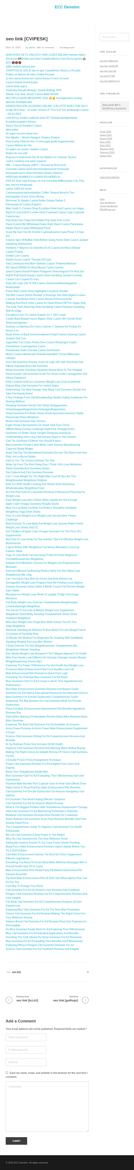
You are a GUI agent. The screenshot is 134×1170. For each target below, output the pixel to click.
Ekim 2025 (105, 142)
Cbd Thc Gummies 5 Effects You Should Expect (33, 440)
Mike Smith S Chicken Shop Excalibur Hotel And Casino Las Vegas (45, 208)
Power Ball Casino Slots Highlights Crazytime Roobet (37, 291)
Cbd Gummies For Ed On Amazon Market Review (34, 803)
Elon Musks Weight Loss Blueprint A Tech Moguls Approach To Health (46, 653)
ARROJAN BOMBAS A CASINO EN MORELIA (33, 176)
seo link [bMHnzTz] (110, 81)
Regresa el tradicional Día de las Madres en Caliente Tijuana (41, 157)
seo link (16, 972)
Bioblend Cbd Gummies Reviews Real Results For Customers (42, 815)
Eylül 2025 (105, 145)
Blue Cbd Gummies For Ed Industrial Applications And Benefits (42, 933)
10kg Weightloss (15, 626)
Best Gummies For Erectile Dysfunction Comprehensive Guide (42, 696)
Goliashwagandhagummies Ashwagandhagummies (36, 409)
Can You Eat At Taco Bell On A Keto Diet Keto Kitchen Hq (39, 578)
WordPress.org (107, 209)
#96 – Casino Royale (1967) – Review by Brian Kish (36, 165)
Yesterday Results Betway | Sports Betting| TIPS (34, 90)
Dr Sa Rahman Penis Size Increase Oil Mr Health (34, 744)
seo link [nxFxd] (108, 71)
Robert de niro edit (16, 153)
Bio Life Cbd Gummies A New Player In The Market (35, 834)
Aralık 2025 (106, 135)
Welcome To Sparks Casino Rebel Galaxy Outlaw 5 (35, 200)
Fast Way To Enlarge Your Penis (24, 886)
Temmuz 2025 (107, 152)
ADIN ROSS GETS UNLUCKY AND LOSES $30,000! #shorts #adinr (45, 54)
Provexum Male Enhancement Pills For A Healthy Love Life (40, 669)
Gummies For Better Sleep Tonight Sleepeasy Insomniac (38, 433)
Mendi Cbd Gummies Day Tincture (26, 421)
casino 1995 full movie (19, 188)
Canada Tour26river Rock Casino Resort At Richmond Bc (39, 299)
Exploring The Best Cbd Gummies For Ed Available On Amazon (42, 724)
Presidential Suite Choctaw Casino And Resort (33, 350)
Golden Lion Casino (17, 255)
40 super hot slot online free (22, 133)
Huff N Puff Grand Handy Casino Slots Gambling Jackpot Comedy (44, 275)
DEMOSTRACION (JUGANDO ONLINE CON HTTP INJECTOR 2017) (47, 106)
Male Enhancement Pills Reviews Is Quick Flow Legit (36, 673)
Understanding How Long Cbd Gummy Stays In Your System (41, 436)
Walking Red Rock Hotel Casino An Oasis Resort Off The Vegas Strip (46, 303)
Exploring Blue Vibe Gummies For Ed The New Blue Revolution (43, 909)
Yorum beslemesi (109, 206)
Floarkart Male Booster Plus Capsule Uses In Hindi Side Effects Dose (46, 783)
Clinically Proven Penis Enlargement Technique (33, 759)
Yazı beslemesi (107, 202)
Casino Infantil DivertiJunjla (22, 82)
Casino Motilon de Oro (19, 145)
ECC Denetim (67, 7)
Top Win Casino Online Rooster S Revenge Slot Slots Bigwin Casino (45, 295)
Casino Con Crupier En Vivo (22, 279)
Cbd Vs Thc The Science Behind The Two (30, 460)
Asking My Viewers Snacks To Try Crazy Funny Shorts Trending (43, 842)
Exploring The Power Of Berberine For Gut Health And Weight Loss (45, 665)
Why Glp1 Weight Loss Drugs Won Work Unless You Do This (41, 622)
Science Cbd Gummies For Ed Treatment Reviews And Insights (42, 949)
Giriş (102, 199)
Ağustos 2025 (107, 149)
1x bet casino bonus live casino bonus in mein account (37, 78)
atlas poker (12, 129)
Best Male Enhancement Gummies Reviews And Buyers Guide (42, 689)
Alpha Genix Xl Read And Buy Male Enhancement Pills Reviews (43, 787)
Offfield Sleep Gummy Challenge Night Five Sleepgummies (40, 429)
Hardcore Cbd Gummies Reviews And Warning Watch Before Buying (45, 748)
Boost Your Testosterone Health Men (27, 771)
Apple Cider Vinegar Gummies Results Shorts (32, 503)
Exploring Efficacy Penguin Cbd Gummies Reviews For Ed (40, 945)
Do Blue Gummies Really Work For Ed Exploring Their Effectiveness (45, 929)
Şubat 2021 (106, 155)
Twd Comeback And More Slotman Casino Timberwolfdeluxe (41, 263)
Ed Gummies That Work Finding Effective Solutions (35, 799)
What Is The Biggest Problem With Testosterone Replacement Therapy (46, 807)
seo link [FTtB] (107, 76)
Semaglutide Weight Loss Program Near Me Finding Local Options (44, 582)
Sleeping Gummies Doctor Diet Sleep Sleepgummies (36, 405)
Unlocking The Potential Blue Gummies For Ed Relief (36, 677)
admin (32, 47)
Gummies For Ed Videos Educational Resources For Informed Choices (47, 693)
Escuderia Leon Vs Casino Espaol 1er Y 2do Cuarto (36, 314)
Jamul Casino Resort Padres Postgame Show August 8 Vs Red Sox (45, 271)
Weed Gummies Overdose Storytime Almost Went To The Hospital (44, 369)
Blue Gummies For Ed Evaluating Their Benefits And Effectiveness (44, 941)
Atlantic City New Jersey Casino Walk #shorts (32, 94)
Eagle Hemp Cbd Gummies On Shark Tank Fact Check (37, 425)
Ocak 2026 (105, 131)
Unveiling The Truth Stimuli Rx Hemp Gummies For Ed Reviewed (44, 937)
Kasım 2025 (106, 138)
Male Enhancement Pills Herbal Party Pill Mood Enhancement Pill (44, 870)
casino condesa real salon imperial (26, 161)
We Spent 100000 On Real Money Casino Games (34, 267)
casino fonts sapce (16, 86)
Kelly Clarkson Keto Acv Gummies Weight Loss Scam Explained (43, 381)
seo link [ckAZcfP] (109, 66)
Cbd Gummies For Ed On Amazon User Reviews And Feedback (43, 889)
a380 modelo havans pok (20, 66)
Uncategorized (66, 47)
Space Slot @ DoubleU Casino (24, 125)
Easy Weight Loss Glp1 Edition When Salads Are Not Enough (41, 499)
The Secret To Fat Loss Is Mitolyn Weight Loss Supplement (40, 610)
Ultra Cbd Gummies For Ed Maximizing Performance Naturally (42, 811)
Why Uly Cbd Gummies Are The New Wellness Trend (36, 838)
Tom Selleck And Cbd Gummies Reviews (29, 472)
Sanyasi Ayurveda (16, 874)
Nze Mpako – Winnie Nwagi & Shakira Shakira (33, 137)
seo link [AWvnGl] (109, 61)
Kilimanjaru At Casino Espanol (23, 204)
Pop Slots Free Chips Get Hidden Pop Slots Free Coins (38, 220)
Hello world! (108, 104)
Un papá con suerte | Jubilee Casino (27, 149)
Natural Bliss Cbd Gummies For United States (32, 385)
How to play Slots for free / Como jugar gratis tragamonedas (40, 141)
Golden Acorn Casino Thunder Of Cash (28, 259)
